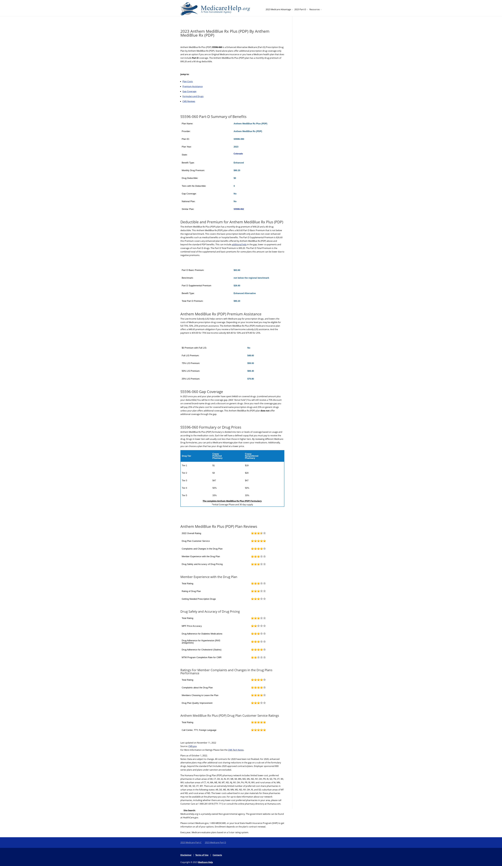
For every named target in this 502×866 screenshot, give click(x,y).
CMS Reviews (188, 101)
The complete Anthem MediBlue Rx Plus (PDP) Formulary (232, 501)
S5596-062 (239, 209)
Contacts (217, 855)
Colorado (238, 154)
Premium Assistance (192, 86)
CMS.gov (192, 746)
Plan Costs (187, 81)
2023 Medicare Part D (215, 842)
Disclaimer (186, 855)
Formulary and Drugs (193, 96)
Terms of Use (201, 855)
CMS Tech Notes (236, 749)
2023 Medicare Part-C (190, 842)
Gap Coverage (189, 91)
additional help (239, 244)
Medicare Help (205, 862)
